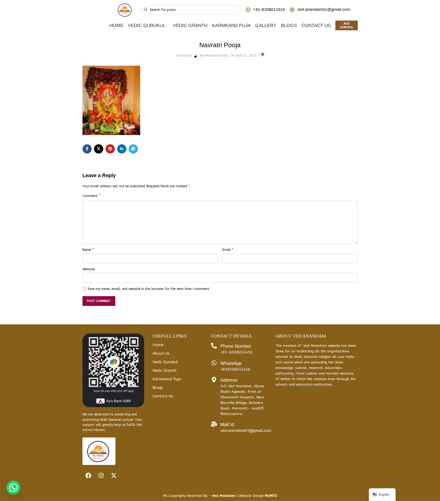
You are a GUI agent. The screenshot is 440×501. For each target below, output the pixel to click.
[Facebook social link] (87, 149)
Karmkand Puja (166, 379)
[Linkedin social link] (121, 149)
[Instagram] (101, 475)
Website (88, 269)
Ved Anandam (224, 496)
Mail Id (227, 424)
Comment (91, 196)
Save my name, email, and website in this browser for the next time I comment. (149, 289)
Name (88, 249)
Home (158, 344)
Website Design (258, 496)
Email (227, 249)
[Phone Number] (214, 346)
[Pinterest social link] (110, 149)
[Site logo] (125, 10)
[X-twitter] (113, 475)
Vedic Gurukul (165, 362)
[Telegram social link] (133, 149)
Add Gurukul (346, 25)
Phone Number (235, 346)
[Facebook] (88, 475)
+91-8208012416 (269, 9)
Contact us (162, 396)
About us (161, 353)
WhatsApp (231, 363)
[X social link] (98, 149)
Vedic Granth (164, 370)
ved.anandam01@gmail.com (323, 9)
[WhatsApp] (214, 363)
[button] (13, 488)
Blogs (157, 387)
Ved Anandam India (213, 56)
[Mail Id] (214, 424)
